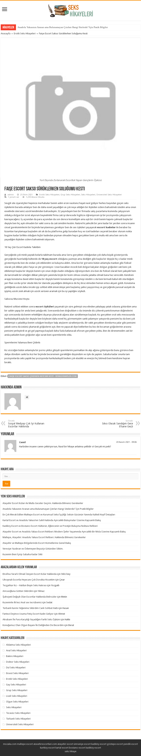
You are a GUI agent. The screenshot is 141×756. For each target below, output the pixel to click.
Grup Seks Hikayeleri (70, 194)
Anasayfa (5, 33)
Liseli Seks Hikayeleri (16, 696)
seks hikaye (70, 751)
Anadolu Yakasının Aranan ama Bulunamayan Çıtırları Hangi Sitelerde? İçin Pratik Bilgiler (62, 27)
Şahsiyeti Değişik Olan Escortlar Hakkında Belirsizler (30, 596)
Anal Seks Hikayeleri (16, 650)
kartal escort (61, 747)
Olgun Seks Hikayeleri (17, 701)
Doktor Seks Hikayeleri (17, 661)
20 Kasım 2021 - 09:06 (126, 442)
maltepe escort (25, 744)
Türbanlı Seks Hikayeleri (18, 718)
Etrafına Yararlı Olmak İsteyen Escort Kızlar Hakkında (30, 574)
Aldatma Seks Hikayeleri (18, 644)
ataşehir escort (65, 744)
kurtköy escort (47, 747)
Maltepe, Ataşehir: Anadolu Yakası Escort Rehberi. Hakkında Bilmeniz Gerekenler (44, 537)
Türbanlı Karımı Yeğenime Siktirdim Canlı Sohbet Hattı (30, 608)
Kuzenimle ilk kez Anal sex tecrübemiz (22, 602)
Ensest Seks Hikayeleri (17, 673)
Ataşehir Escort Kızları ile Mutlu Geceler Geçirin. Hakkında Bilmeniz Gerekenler (43, 503)
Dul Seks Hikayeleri (16, 667)
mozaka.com (10, 744)
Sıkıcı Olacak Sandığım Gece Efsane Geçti (117, 424)
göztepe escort (115, 744)
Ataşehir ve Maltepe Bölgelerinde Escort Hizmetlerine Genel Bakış (37, 543)
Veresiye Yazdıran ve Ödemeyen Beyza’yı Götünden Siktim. (33, 548)
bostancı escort (77, 747)
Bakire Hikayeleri (14, 656)
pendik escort (131, 744)
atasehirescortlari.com (45, 744)
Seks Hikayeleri (88, 194)
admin (11, 194)
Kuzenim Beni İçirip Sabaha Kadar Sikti (22, 554)
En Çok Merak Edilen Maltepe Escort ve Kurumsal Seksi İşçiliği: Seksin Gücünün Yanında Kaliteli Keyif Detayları (59, 514)
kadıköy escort (98, 744)
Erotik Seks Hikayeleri (25, 33)
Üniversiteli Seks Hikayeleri (109, 194)
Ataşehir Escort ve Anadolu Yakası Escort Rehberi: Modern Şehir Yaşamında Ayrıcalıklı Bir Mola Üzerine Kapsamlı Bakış (64, 531)
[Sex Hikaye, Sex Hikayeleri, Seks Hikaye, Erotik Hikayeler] (70, 10)
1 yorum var (13, 197)
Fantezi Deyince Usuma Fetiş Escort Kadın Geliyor (28, 613)
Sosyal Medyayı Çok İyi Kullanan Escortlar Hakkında (26, 424)
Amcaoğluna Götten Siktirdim (18, 591)
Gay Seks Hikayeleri (16, 684)
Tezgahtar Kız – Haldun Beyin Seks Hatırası (24, 585)
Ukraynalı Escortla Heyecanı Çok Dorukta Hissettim (29, 579)
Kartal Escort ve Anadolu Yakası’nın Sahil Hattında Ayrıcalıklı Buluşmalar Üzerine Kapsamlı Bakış (52, 520)
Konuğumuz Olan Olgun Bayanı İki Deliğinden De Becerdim (33, 625)
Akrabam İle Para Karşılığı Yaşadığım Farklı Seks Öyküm (31, 619)
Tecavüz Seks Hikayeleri (18, 713)
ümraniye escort (82, 744)
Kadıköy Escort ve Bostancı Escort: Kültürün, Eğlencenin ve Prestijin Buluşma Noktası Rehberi (50, 526)
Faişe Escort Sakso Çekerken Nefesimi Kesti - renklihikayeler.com (43, 376)
